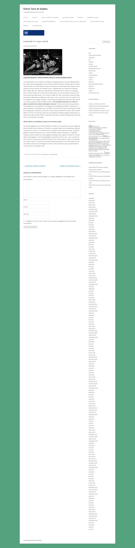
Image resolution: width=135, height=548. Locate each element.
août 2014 (91, 496)
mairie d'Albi (106, 141)
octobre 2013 (92, 518)
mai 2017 (91, 423)
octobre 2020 (92, 335)
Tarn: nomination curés (97, 21)
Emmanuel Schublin (93, 136)
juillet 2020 (91, 341)
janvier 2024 (92, 253)
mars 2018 (91, 401)
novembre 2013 (93, 516)
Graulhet (91, 77)
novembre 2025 (93, 211)
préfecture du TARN (101, 146)
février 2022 (92, 299)
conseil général (104, 133)
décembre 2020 (93, 330)
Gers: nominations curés (30, 21)
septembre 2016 (93, 441)
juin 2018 (91, 394)
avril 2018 (91, 399)
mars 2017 (91, 427)
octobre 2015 (92, 465)
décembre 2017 (93, 408)
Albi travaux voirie (67, 17)
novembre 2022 (93, 280)
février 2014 (92, 509)
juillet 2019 (91, 366)
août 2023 (91, 262)
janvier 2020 (92, 355)
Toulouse (92, 157)
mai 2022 (91, 293)
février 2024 (92, 251)
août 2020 (91, 339)
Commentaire (28, 179)
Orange (91, 90)
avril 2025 (91, 227)
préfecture (92, 146)
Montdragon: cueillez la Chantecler (34, 166)
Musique (91, 86)
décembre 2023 (93, 255)
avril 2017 (91, 425)
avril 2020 (91, 348)
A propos (34, 17)
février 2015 (92, 483)
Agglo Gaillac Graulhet (95, 55)
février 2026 (92, 205)
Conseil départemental (94, 133)
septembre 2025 (93, 216)
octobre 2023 (92, 258)
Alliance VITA (96, 126)
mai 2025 (91, 224)
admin (90, 185)
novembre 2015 (93, 463)
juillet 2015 (91, 472)
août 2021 (91, 313)
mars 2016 (91, 454)
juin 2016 (91, 447)
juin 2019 (91, 368)
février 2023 (92, 273)
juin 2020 (91, 344)
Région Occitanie (93, 151)
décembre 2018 (93, 381)
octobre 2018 (92, 386)
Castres (91, 64)
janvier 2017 (92, 432)
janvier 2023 (92, 275)
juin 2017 (91, 421)
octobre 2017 (92, 412)
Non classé (44, 154)
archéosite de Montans (95, 127)
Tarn (107, 152)
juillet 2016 (91, 445)
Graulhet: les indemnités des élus (70, 166)
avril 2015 (91, 478)
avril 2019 (91, 372)
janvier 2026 (92, 207)
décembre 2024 (93, 233)
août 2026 (91, 198)
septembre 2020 (93, 337)
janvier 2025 (92, 231)
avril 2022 (91, 295)
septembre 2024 (93, 238)
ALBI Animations (37, 25)
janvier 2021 (92, 328)
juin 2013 (91, 527)
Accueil (25, 17)
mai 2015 (91, 476)
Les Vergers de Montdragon (96, 141)
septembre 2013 (93, 520)
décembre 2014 (93, 487)
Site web (25, 214)
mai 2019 (91, 370)
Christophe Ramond (94, 130)
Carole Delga (92, 129)
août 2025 (91, 218)
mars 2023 (91, 271)
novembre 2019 (93, 359)
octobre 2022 (92, 282)
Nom (25, 200)
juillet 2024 (91, 242)
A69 (90, 53)
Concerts (80, 17)
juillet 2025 (91, 220)
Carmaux (91, 62)
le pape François (93, 139)
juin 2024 (91, 244)
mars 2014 (91, 507)
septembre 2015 (93, 467)
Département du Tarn (95, 68)
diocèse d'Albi (92, 134)
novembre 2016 (93, 436)
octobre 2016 (92, 439)
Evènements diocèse (92, 17)
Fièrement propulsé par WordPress (32, 540)
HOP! (99, 138)
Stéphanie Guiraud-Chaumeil (96, 153)
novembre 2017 (93, 410)
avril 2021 (91, 322)
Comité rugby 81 (93, 66)
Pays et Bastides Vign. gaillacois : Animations (73, 21)
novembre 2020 (93, 333)
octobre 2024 (92, 235)
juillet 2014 (91, 498)
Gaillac (90, 73)
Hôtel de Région (105, 138)
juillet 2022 (91, 288)
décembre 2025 (93, 209)
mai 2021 (91, 319)
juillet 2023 (91, 264)
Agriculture (92, 57)
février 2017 (92, 430)
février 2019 (92, 377)
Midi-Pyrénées (93, 143)
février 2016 (92, 456)
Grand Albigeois (93, 75)
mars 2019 (91, 375)
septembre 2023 (93, 260)
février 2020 (92, 352)
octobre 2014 (92, 491)
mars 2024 (91, 249)
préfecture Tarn (93, 148)
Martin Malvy (92, 142)
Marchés (25, 25)
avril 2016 (91, 452)
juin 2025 (91, 222)
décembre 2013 (93, 514)
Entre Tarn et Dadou (35, 8)
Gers (109, 136)
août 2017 (91, 416)
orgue (100, 145)
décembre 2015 (93, 461)
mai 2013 (91, 529)
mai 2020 (91, 346)
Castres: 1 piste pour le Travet (97, 104)
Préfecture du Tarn (94, 93)
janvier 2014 (92, 511)
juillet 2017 (91, 419)
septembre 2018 (93, 388)
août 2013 (91, 522)
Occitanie (91, 145)
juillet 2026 (91, 200)
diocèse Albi (92, 70)
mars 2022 (91, 297)
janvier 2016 (92, 458)
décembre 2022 (93, 277)
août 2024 (91, 240)
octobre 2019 (92, 361)
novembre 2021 (93, 306)
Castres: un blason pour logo (97, 108)
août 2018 (91, 390)
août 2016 (91, 443)
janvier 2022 (92, 302)
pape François (106, 145)
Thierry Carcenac (105, 155)
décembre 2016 (93, 434)
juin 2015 (91, 474)
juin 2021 (91, 317)
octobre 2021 (92, 308)
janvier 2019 (92, 379)
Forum (100, 136)
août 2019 (91, 363)
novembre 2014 (93, 489)
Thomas (91, 180)
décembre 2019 (93, 357)
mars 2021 (91, 324)
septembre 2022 (93, 284)
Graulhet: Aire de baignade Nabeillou (99, 106)
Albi (90, 59)
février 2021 (92, 326)
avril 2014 (91, 505)
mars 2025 (91, 229)
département (100, 134)
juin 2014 (91, 500)
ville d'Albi (98, 156)
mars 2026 (91, 202)
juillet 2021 (91, 315)
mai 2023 (91, 266)
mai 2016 (91, 450)
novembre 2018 (93, 383)
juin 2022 (91, 291)
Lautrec (91, 79)
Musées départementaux (49, 21)
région (91, 149)
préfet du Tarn (102, 148)
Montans (99, 143)
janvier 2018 (92, 405)
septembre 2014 (93, 494)
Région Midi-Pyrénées (101, 149)
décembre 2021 (93, 304)
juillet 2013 (91, 525)
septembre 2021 (93, 311)
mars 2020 (91, 350)
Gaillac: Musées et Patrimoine (49, 17)
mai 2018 (91, 397)
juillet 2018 (91, 392)
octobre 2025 (92, 213)
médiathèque (105, 143)
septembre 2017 (93, 414)
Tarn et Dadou (95, 155)
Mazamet (91, 81)
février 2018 (92, 403)
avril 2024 (91, 247)
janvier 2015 (92, 485)
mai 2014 (91, 502)
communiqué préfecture (95, 131)
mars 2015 (91, 480)
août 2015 (91, 469)
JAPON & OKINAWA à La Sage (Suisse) (99, 110)
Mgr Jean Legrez (105, 142)
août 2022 (91, 286)
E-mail (25, 207)
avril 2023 (91, 269)
